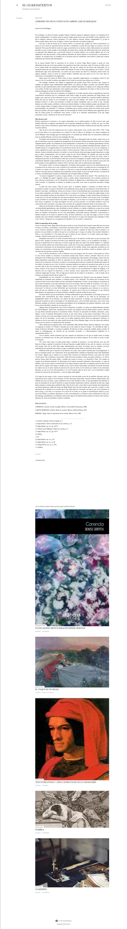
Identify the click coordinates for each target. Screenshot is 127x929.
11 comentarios (45, 892)
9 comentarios (45, 832)
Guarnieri (41, 889)
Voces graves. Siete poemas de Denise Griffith (60, 628)
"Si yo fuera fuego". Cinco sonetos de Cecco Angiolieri (65, 782)
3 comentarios (45, 631)
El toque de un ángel (47, 689)
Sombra (39, 829)
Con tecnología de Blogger (64, 920)
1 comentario (45, 785)
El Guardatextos (37, 5)
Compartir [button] (19, 18)
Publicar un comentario (48, 692)
